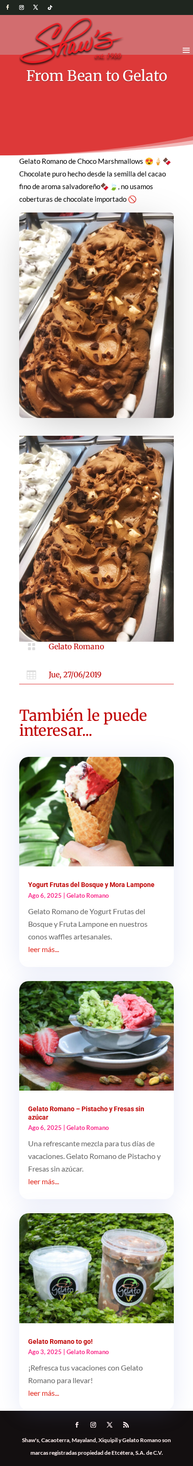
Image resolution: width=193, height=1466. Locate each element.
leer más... (43, 949)
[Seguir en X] (35, 7)
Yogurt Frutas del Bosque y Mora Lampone (91, 884)
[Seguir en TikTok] (49, 7)
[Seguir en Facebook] (7, 7)
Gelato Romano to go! (60, 1341)
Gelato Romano (76, 646)
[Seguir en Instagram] (21, 7)
